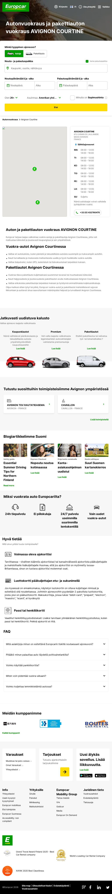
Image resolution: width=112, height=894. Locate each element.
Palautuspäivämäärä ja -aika (73, 78)
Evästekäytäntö (61, 885)
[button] (34, 169)
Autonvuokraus (10, 119)
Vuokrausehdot (29, 888)
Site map (26, 885)
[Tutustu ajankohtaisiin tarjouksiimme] (64, 771)
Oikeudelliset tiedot (42, 885)
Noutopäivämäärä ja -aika (19, 78)
